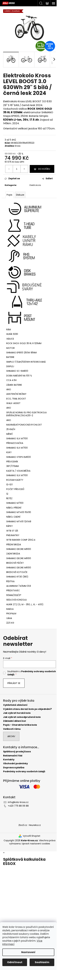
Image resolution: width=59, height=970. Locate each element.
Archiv (11, 736)
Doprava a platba (13, 767)
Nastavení (28, 952)
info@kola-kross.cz (18, 802)
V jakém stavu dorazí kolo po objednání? (27, 709)
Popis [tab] (9, 194)
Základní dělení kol (14, 721)
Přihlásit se (13, 683)
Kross (17, 145)
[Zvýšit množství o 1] (24, 169)
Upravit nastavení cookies (36, 843)
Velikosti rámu (12, 729)
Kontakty (8, 759)
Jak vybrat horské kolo (17, 713)
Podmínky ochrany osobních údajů (24, 771)
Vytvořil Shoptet (31, 835)
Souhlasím (42, 962)
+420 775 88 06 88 (18, 805)
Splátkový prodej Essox (17, 751)
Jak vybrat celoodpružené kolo (22, 717)
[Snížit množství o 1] (9, 169)
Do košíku (44, 168)
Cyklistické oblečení (15, 705)
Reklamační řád (12, 756)
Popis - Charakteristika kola (20, 725)
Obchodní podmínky (15, 763)
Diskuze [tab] (20, 194)
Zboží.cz (22, 825)
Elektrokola (35, 185)
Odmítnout (14, 962)
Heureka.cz (35, 825)
